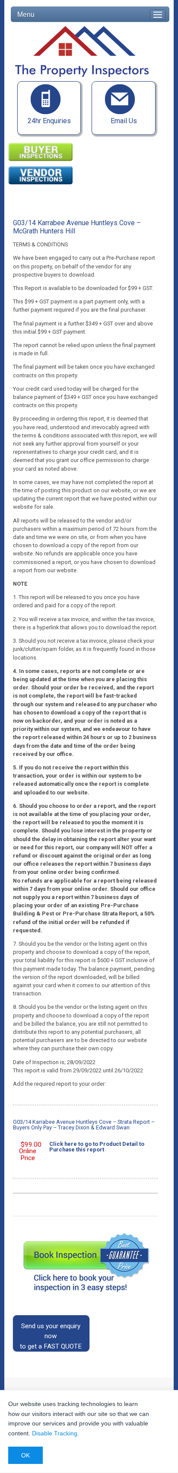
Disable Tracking (54, 1433)
